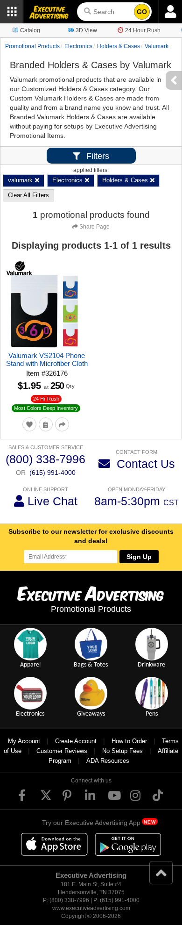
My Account (24, 741)
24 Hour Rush (143, 30)
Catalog (30, 30)
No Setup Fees (122, 750)
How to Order (129, 741)
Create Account (76, 741)
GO (142, 11)
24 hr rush (46, 399)
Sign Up (139, 556)
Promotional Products (32, 46)
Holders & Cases (118, 46)
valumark (156, 46)
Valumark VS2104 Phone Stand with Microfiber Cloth (47, 359)
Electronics (78, 46)
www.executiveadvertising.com (91, 908)
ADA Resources (107, 760)
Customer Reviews (61, 750)
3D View (86, 30)
